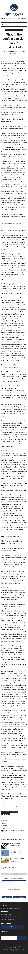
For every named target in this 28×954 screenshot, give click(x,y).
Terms (11, 949)
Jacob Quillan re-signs (16, 851)
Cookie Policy (17, 949)
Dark (12, 926)
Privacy (6, 949)
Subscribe (22, 938)
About (10, 914)
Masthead (11, 919)
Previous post (5, 820)
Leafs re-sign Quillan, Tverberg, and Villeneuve (17, 844)
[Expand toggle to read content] (24, 867)
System (20, 926)
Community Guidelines (7, 916)
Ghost (17, 947)
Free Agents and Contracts (14, 30)
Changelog (4, 919)
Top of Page (7, 897)
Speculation (5, 814)
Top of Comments (19, 897)
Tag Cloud (17, 916)
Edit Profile (4, 914)
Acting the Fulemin (8, 51)
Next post (4, 828)
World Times (17, 908)
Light (5, 926)
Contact (15, 950)
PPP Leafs (14, 14)
